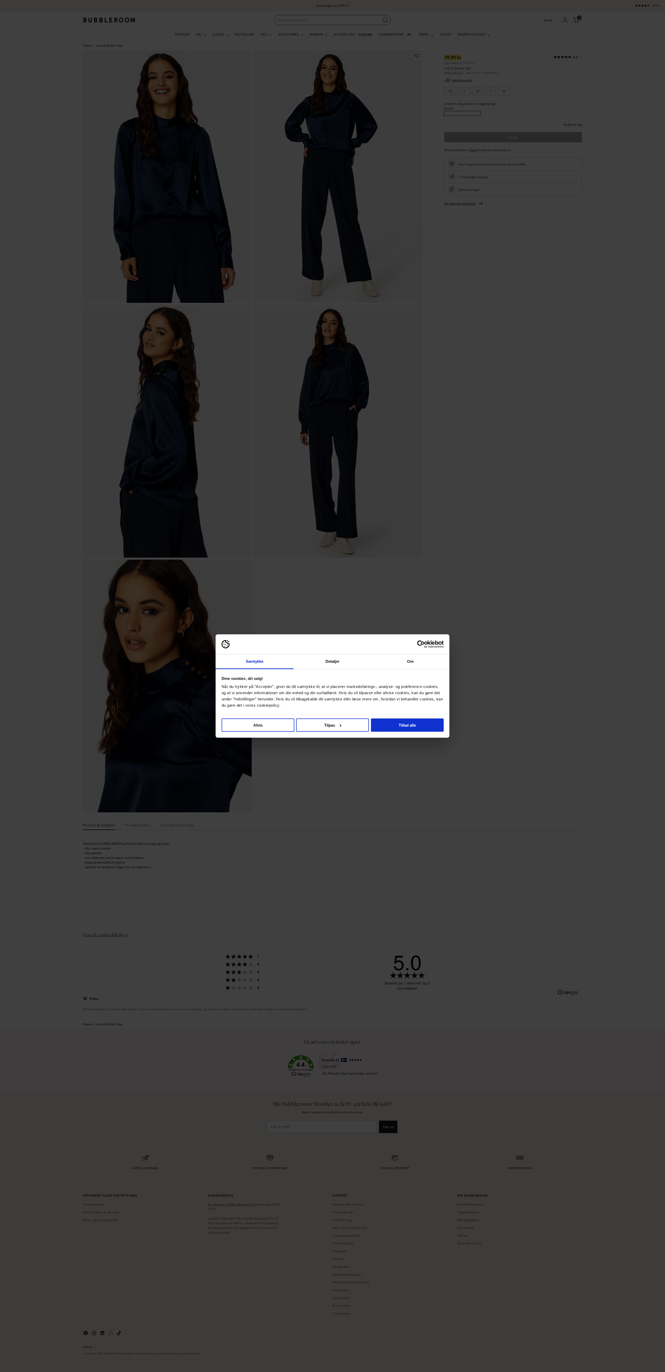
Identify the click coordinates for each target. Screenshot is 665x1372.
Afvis (258, 725)
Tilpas (329, 725)
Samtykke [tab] (255, 661)
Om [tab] (410, 661)
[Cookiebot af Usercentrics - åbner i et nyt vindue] (421, 644)
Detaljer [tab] (332, 661)
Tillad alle (407, 725)
